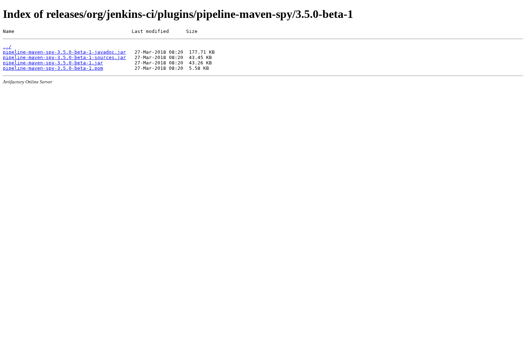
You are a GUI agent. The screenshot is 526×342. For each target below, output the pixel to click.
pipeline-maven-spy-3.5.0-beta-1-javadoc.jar (64, 52)
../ (7, 46)
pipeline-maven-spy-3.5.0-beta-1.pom (53, 68)
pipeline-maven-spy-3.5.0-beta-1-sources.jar (64, 57)
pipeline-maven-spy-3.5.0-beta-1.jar (53, 62)
